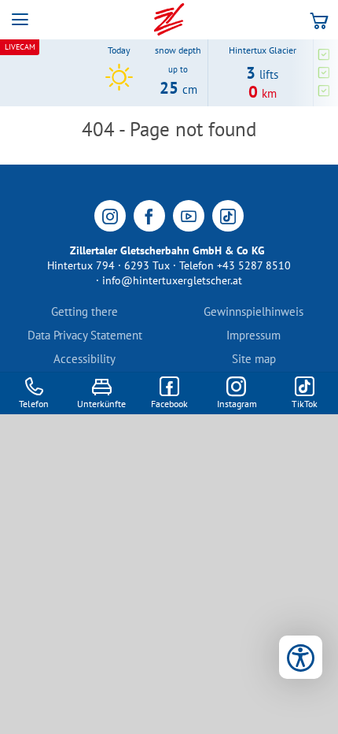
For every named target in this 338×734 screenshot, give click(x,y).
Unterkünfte (101, 404)
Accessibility (84, 358)
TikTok (305, 404)
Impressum (253, 335)
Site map (254, 358)
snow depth (178, 50)
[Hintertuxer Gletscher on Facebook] (149, 216)
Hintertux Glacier (262, 50)
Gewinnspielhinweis (253, 311)
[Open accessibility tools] (300, 657)
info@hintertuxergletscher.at (172, 280)
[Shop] (319, 20)
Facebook (169, 404)
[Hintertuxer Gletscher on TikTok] (228, 216)
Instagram (237, 404)
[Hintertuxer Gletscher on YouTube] (188, 216)
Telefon (34, 404)
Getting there (84, 311)
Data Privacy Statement (85, 335)
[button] (19, 19)
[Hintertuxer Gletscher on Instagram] (110, 216)
